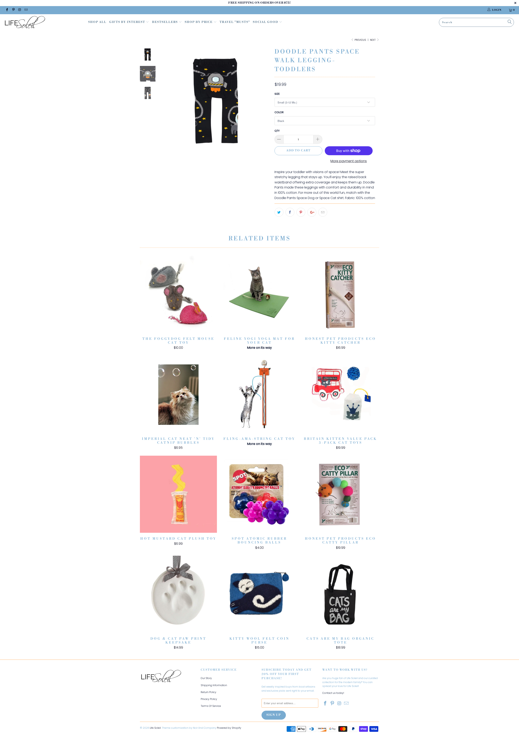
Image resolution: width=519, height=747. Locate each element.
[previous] (168, 104)
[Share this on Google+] (311, 212)
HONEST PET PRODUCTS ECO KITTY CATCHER (340, 294)
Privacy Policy (209, 699)
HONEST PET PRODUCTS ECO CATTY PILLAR (340, 494)
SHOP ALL (97, 22)
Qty (277, 131)
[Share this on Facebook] (289, 212)
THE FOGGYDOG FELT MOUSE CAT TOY (178, 294)
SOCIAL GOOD (266, 22)
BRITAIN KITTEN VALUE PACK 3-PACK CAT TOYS (340, 394)
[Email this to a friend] (322, 212)
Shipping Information (214, 685)
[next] (265, 104)
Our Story (206, 678)
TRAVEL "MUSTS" (235, 22)
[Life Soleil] (43, 22)
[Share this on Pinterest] (300, 212)
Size (277, 94)
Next (373, 40)
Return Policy (208, 692)
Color (279, 112)
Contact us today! (333, 693)
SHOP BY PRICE (199, 22)
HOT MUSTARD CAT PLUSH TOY (178, 494)
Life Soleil (155, 728)
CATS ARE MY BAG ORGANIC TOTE (340, 594)
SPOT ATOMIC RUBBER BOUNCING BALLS (259, 494)
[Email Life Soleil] (26, 10)
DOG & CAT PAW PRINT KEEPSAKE (178, 594)
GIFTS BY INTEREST (127, 22)
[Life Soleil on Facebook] (7, 10)
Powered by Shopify (229, 728)
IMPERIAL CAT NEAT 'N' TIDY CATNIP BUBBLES (178, 394)
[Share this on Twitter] (279, 212)
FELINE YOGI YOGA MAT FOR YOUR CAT (259, 294)
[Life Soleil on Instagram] (19, 10)
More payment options (348, 161)
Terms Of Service (211, 706)
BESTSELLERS (165, 22)
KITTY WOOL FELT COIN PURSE (259, 594)
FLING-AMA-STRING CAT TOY (259, 394)
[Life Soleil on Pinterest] (13, 10)
